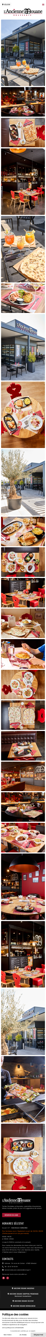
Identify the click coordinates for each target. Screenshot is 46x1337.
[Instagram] (7, 1278)
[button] (43, 4)
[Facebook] (3, 1278)
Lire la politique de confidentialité (13, 1328)
